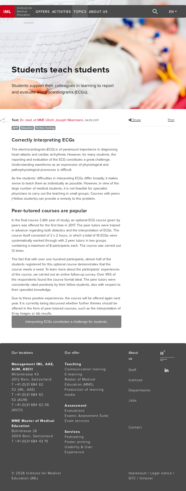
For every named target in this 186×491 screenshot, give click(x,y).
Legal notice (161, 473)
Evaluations (75, 411)
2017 (15, 127)
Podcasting (74, 437)
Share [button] (136, 120)
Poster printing (77, 442)
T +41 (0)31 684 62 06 (30, 405)
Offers (43, 12)
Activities (61, 12)
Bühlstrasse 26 (24, 431)
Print (171, 120)
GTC (132, 478)
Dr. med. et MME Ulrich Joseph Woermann (51, 120)
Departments (140, 390)
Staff (133, 370)
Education (27, 127)
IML (7, 11)
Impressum (138, 473)
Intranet (146, 478)
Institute (136, 380)
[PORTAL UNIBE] (6, 120)
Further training (45, 127)
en (171, 12)
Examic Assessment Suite (86, 416)
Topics (79, 12)
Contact (135, 427)
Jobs (133, 400)
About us (98, 12)
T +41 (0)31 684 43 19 (30, 441)
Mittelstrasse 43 (25, 374)
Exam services (77, 421)
